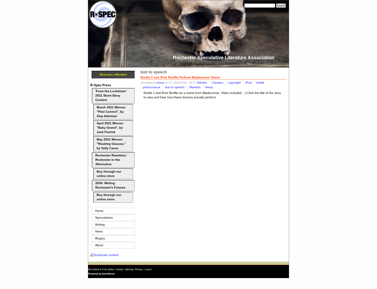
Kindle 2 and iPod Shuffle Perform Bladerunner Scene (180, 77)
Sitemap (129, 269)
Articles (202, 82)
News (209, 87)
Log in (148, 269)
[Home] (103, 27)
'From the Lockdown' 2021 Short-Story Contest (111, 96)
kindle (260, 82)
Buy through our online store (109, 174)
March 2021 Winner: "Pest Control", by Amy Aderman (111, 112)
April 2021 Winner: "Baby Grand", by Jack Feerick (110, 128)
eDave (161, 82)
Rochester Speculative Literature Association (223, 57)
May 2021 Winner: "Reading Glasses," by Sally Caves (111, 144)
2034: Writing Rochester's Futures (110, 185)
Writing (100, 224)
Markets (194, 87)
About (99, 245)
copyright (234, 82)
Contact (119, 269)
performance (151, 87)
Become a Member (113, 74)
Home (99, 211)
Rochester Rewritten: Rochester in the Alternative (111, 160)
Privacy (139, 269)
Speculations (104, 217)
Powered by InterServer (101, 273)
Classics (217, 82)
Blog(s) (100, 238)
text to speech (175, 87)
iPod (248, 82)
